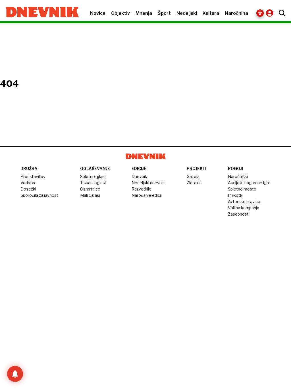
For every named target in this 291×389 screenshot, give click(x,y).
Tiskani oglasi (93, 182)
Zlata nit (194, 182)
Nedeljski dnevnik (148, 182)
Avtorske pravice (244, 201)
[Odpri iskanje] (280, 13)
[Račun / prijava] (271, 13)
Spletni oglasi (92, 176)
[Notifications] (15, 374)
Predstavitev (32, 176)
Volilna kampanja (243, 207)
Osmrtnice (90, 189)
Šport (164, 13)
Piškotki (235, 195)
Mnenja (144, 13)
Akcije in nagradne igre (249, 182)
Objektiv (120, 13)
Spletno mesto (242, 189)
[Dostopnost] (260, 13)
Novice (97, 13)
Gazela (193, 176)
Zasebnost (238, 214)
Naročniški (238, 176)
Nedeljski (186, 13)
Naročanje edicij (147, 195)
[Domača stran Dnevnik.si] (39, 12)
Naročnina (236, 13)
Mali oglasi (90, 195)
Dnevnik (139, 176)
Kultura (211, 13)
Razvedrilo (141, 189)
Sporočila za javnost (39, 195)
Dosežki (28, 189)
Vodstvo (28, 182)
